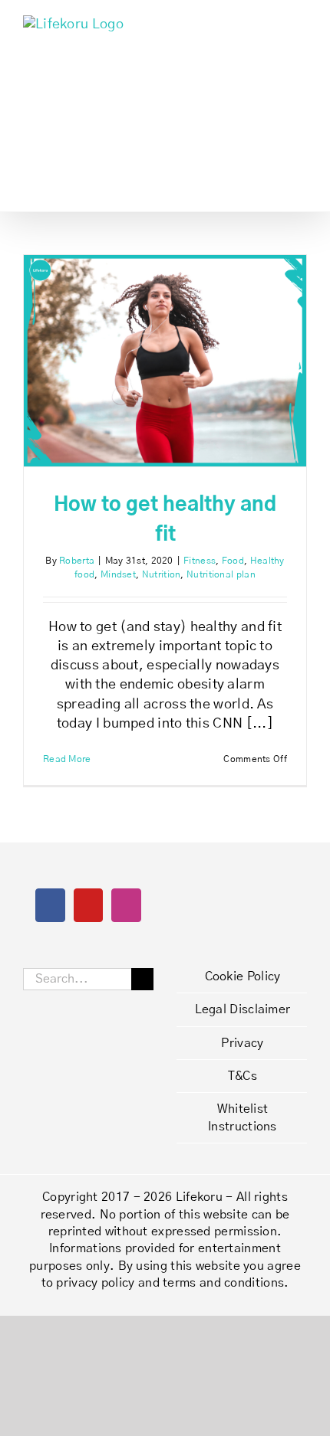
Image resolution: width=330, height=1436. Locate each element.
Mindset (118, 574)
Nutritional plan (221, 574)
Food (233, 560)
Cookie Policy (243, 976)
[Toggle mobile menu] (301, 23)
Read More (67, 759)
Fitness (199, 560)
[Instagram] (125, 905)
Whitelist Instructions (242, 1117)
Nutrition (161, 574)
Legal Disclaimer (243, 1009)
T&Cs (242, 1076)
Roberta (76, 560)
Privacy (242, 1043)
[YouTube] (88, 905)
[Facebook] (49, 905)
